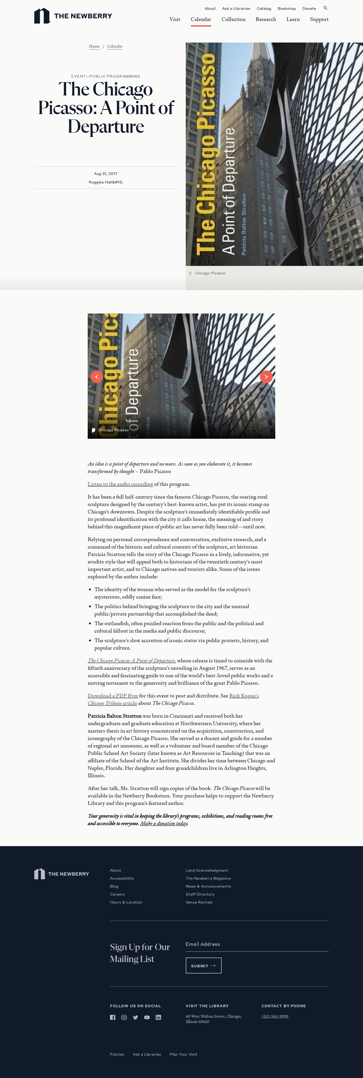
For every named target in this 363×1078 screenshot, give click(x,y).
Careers (117, 894)
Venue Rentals (199, 902)
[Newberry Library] (62, 882)
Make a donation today (163, 823)
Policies (117, 1054)
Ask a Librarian (147, 1054)
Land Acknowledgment (207, 870)
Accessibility (122, 878)
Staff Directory (200, 894)
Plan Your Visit (183, 1054)
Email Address (202, 944)
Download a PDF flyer (113, 695)
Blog (114, 886)
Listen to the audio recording (120, 483)
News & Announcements (208, 886)
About (115, 870)
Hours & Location (126, 902)
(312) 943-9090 (274, 1016)
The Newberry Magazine (208, 878)
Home (94, 46)
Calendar (115, 46)
